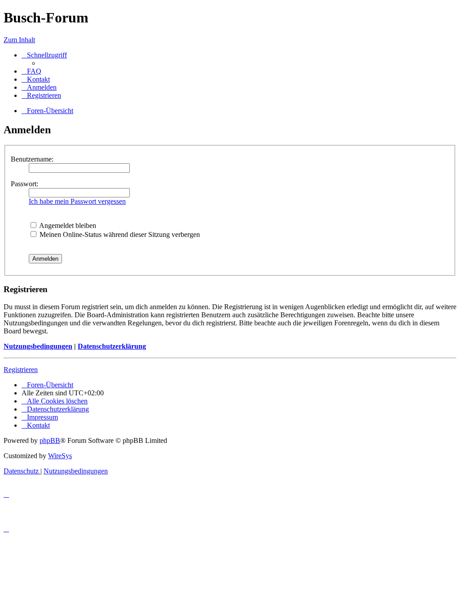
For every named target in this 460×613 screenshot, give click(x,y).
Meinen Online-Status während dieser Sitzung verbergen (119, 234)
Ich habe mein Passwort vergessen (77, 201)
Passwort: (24, 184)
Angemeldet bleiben (67, 225)
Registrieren (21, 369)
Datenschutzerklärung (112, 346)
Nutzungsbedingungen (38, 346)
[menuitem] (31, 71)
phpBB (50, 440)
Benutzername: (32, 159)
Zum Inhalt (19, 40)
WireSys (60, 456)
